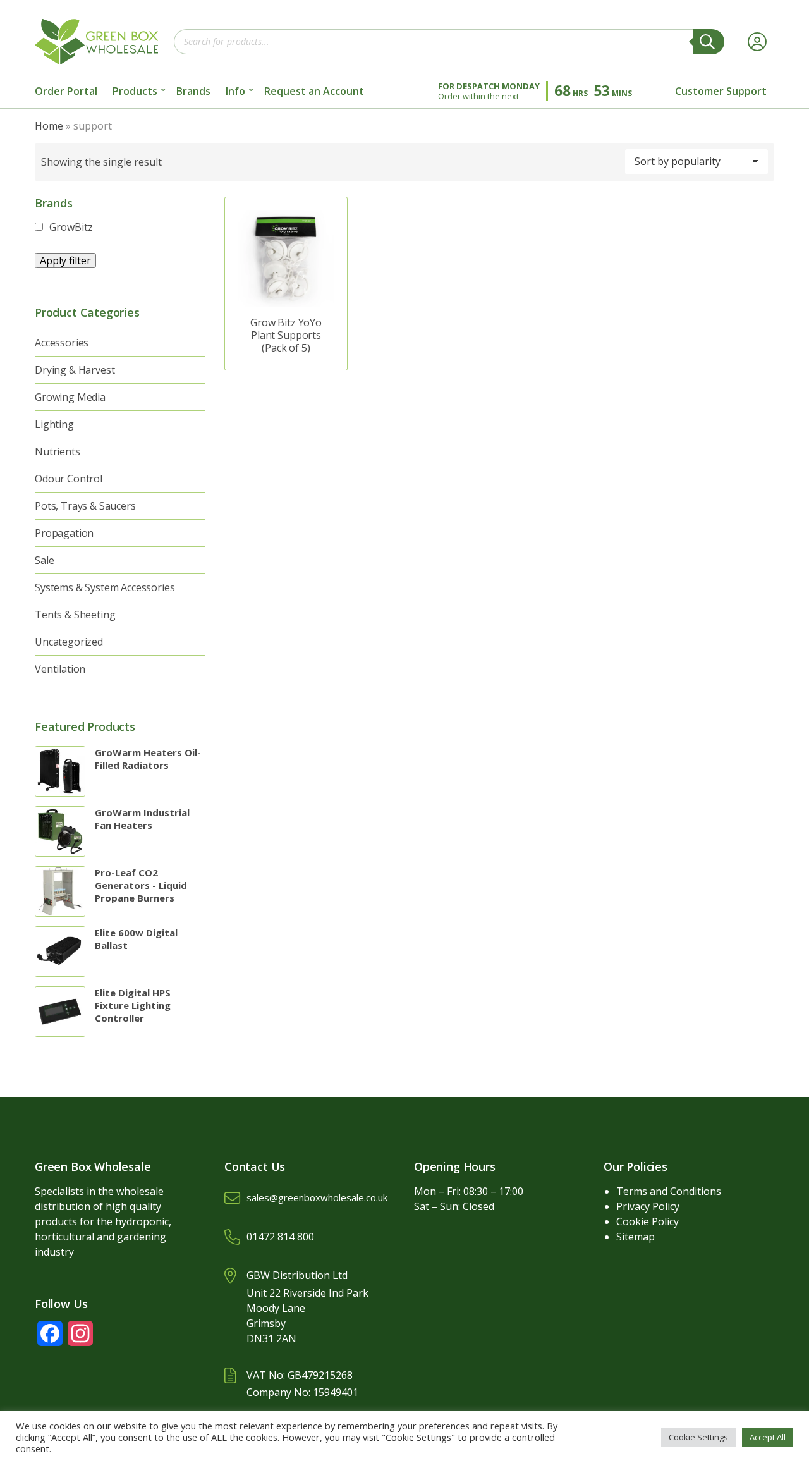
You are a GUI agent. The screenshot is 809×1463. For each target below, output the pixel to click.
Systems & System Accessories (105, 587)
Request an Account (314, 91)
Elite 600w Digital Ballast (136, 939)
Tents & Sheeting (75, 614)
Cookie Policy (647, 1221)
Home (49, 126)
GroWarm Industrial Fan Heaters (142, 818)
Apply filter (65, 260)
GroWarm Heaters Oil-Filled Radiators (148, 758)
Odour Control (68, 479)
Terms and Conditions (668, 1191)
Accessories (61, 343)
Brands (193, 91)
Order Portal (66, 91)
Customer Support (721, 91)
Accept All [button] (768, 1437)
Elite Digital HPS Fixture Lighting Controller (133, 1005)
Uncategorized (69, 642)
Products (135, 91)
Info (235, 91)
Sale (44, 560)
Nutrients (57, 451)
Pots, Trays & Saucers (85, 506)
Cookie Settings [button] (698, 1437)
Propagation (64, 533)
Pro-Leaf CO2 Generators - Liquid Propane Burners (141, 885)
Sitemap (635, 1237)
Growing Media (70, 397)
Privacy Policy (647, 1206)
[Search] (708, 41)
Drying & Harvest (74, 370)
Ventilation (60, 669)
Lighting (54, 424)
